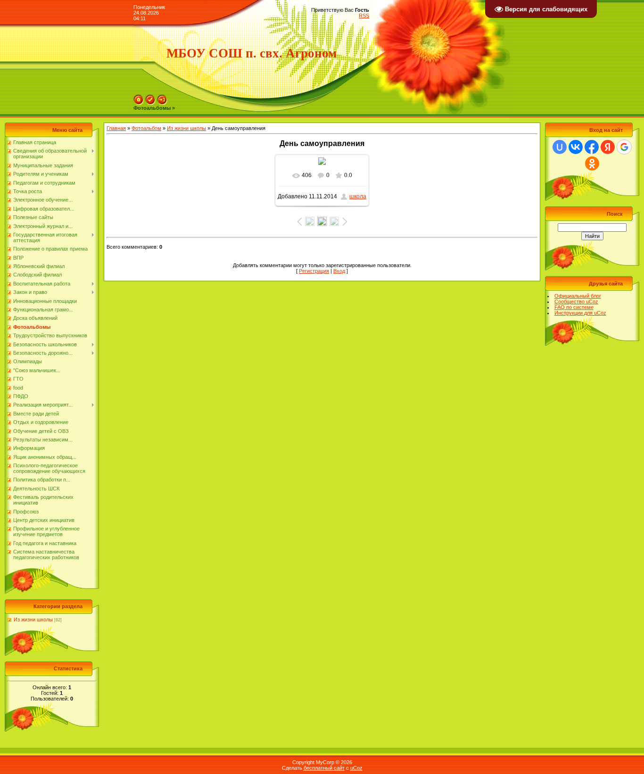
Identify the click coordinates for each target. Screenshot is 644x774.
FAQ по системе (574, 307)
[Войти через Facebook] (592, 147)
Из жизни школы (33, 619)
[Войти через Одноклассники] (592, 163)
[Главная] (138, 97)
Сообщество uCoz (576, 301)
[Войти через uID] (560, 147)
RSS (364, 15)
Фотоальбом (146, 128)
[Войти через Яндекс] (608, 147)
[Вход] (162, 97)
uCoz (356, 768)
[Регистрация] (150, 97)
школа (357, 196)
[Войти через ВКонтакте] (576, 147)
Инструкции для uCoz (580, 313)
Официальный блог (577, 296)
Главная (116, 128)
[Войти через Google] (624, 147)
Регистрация (314, 271)
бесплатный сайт (324, 768)
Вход (339, 271)
